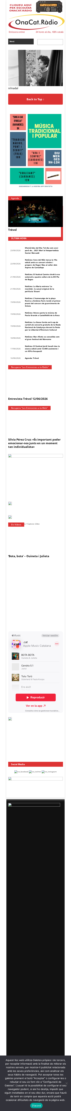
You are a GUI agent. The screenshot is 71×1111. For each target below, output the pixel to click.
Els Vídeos (16, 524)
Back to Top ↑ (35, 99)
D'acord (36, 1105)
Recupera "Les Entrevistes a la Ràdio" (30, 367)
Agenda (15, 198)
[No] (66, 1083)
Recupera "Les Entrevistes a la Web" (29, 408)
